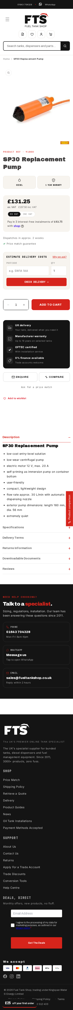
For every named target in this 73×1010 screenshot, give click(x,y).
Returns (8, 860)
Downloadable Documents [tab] (21, 558)
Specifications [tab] (13, 527)
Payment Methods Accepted (23, 827)
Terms (61, 999)
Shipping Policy (14, 786)
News (7, 814)
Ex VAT (14, 214)
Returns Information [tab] (17, 548)
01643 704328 (25, 4)
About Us (9, 846)
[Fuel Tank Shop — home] (36, 20)
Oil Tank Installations (17, 821)
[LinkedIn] (18, 976)
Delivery (8, 800)
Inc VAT (28, 214)
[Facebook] (5, 976)
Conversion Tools (15, 880)
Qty (53, 263)
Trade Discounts (14, 874)
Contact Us (10, 853)
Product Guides (13, 807)
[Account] (41, 34)
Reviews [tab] (8, 568)
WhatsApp (50, 4)
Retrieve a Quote (14, 793)
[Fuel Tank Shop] (16, 730)
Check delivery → (37, 282)
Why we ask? (60, 257)
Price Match (11, 779)
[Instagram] (12, 976)
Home (6, 59)
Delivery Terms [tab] (13, 537)
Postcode (11, 263)
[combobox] (32, 46)
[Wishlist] (32, 34)
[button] (7, 19)
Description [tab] (11, 437)
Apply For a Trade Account (21, 867)
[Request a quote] (22, 34)
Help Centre (11, 887)
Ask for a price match (36, 387)
